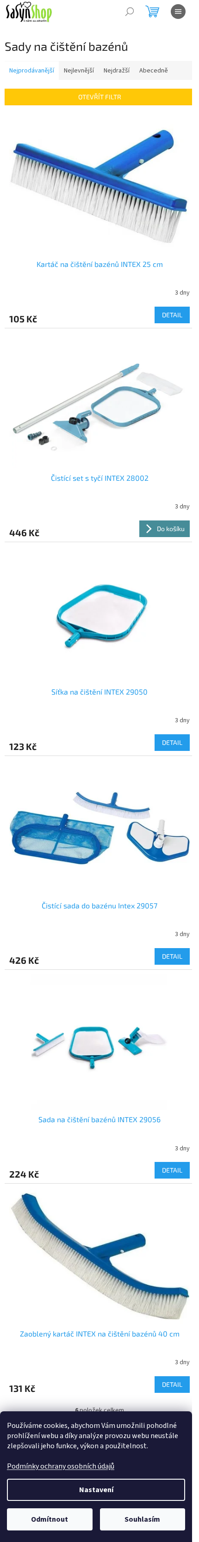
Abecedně (153, 70)
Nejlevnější (79, 70)
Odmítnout (49, 1519)
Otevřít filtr (99, 97)
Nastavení (96, 1490)
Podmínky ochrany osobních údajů (60, 1466)
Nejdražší (117, 70)
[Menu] (178, 11)
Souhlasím (142, 1519)
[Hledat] (129, 11)
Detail (172, 315)
